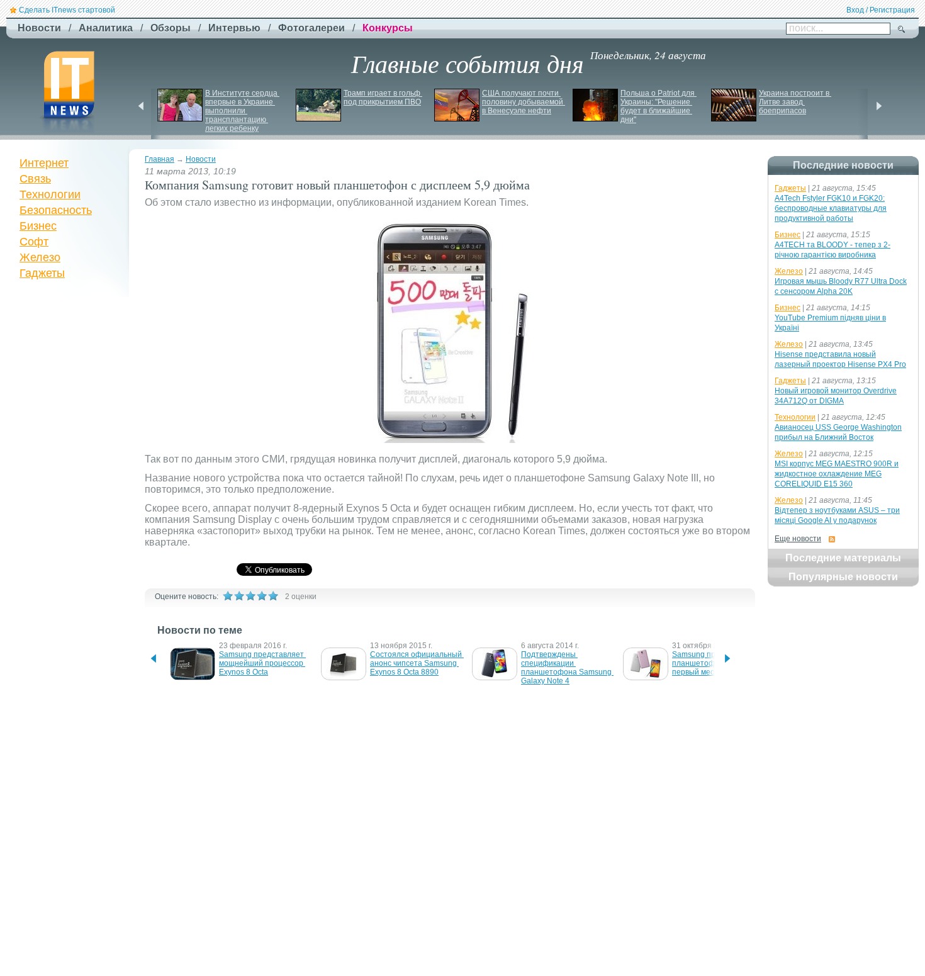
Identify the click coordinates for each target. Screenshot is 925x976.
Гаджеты (42, 273)
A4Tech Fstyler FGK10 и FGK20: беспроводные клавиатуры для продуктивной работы (831, 208)
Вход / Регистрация (880, 10)
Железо (40, 257)
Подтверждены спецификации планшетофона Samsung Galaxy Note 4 (567, 667)
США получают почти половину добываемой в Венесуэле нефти (523, 102)
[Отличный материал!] (273, 596)
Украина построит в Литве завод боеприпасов (795, 102)
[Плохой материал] (239, 596)
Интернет (44, 163)
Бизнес (38, 226)
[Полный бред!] (227, 596)
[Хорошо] (261, 596)
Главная (159, 159)
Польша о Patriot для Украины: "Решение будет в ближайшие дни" (658, 106)
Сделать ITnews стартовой (67, 10)
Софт (34, 241)
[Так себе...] (250, 596)
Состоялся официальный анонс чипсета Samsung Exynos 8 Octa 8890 (417, 663)
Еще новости (798, 538)
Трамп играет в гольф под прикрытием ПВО (383, 97)
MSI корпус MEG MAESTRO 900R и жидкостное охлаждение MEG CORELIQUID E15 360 (837, 473)
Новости (201, 159)
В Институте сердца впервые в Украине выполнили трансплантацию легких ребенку (242, 111)
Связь (35, 178)
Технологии (50, 194)
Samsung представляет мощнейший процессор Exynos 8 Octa (262, 663)
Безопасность (56, 210)
